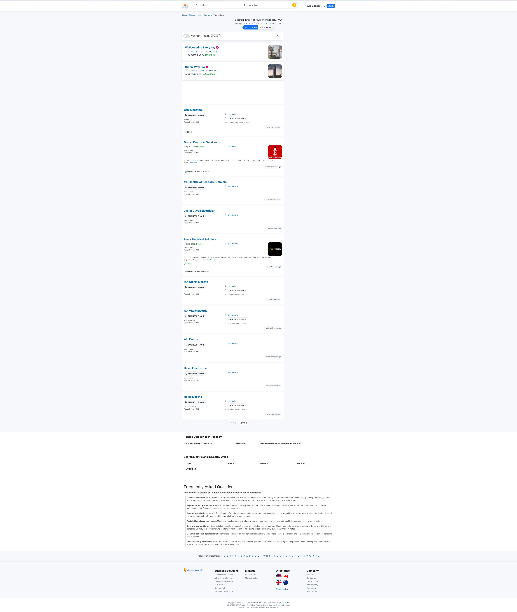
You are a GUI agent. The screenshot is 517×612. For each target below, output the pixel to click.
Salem (231, 463)
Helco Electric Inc (195, 368)
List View (252, 27)
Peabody (301, 463)
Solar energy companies (199, 443)
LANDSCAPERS (212, 71)
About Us (311, 575)
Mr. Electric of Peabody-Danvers (205, 182)
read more (193, 163)
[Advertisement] (308, 51)
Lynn (188, 463)
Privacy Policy (312, 585)
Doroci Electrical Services (200, 142)
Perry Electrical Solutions (200, 239)
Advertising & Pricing (223, 578)
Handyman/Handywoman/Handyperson (280, 443)
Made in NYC (285, 603)
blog (189, 132)
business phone (196, 115)
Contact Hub (219, 588)
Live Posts (218, 585)
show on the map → (237, 118)
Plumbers (241, 443)
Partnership (311, 588)
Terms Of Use (312, 581)
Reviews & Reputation (223, 581)
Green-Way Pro (195, 67)
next (242, 423)
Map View (268, 27)
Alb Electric (191, 339)
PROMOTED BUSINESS (196, 51)
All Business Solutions (223, 575)
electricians (233, 114)
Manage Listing (251, 578)
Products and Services (198, 172)
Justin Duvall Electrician (199, 210)
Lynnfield (191, 469)
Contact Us (311, 578)
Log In (331, 6)
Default (214, 36)
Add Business (314, 5)
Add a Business (251, 575)
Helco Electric (193, 396)
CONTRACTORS (213, 51)
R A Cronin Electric (196, 281)
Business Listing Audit (223, 591)
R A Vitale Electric (195, 310)
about (276, 23)
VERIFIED (195, 36)
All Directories (282, 589)
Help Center (312, 591)
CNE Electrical (193, 109)
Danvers (263, 463)
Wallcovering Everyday (200, 47)
